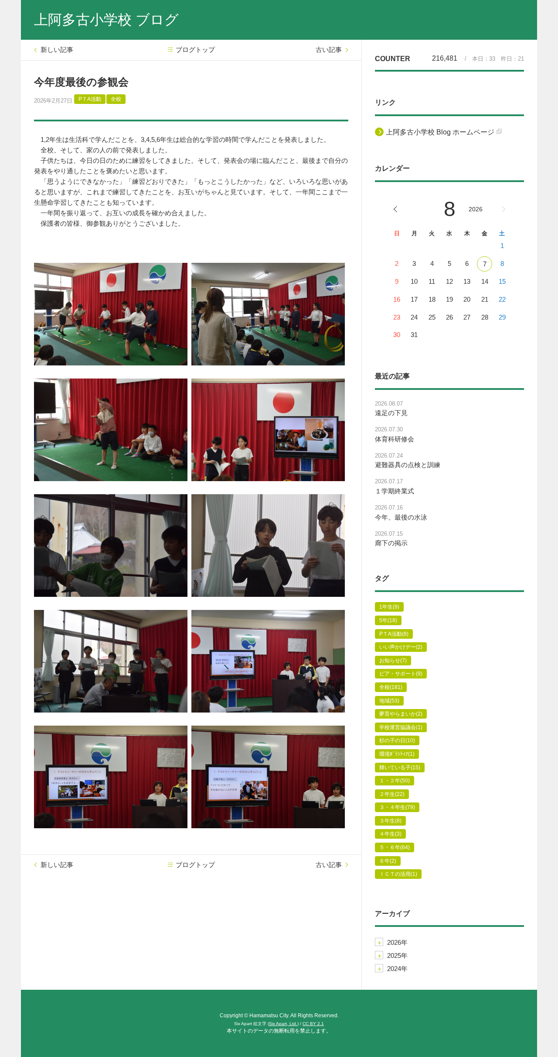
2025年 (397, 955)
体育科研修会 (394, 439)
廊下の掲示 (391, 543)
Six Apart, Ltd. (283, 1023)
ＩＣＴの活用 (398, 874)
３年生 (390, 821)
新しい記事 (57, 49)
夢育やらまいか (400, 714)
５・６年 (394, 847)
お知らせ (393, 661)
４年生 (390, 834)
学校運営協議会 (400, 727)
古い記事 (329, 49)
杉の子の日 (397, 740)
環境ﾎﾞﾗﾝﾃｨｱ (397, 754)
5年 (388, 620)
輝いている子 (399, 767)
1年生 (389, 607)
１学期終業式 (394, 491)
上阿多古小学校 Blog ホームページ (440, 132)
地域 (389, 701)
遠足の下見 (391, 413)
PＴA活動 (89, 99)
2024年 (397, 968)
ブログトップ (195, 49)
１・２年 (394, 781)
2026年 (397, 942)
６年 (387, 861)
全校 (116, 99)
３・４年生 (397, 807)
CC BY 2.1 (313, 1023)
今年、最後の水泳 (401, 517)
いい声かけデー (400, 647)
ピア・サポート (400, 674)
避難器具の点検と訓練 (407, 464)
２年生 (392, 794)
